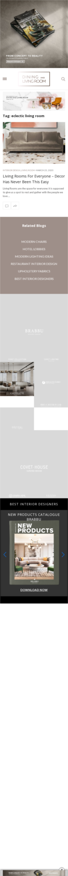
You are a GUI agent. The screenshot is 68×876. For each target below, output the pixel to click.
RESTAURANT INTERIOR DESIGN (34, 264)
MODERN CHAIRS (34, 241)
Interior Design (11, 170)
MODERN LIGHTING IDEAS (34, 256)
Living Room (28, 170)
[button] (63, 565)
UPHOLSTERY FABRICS (34, 271)
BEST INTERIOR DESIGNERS (34, 278)
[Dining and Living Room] (34, 79)
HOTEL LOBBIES (34, 249)
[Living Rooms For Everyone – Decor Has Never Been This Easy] (34, 143)
